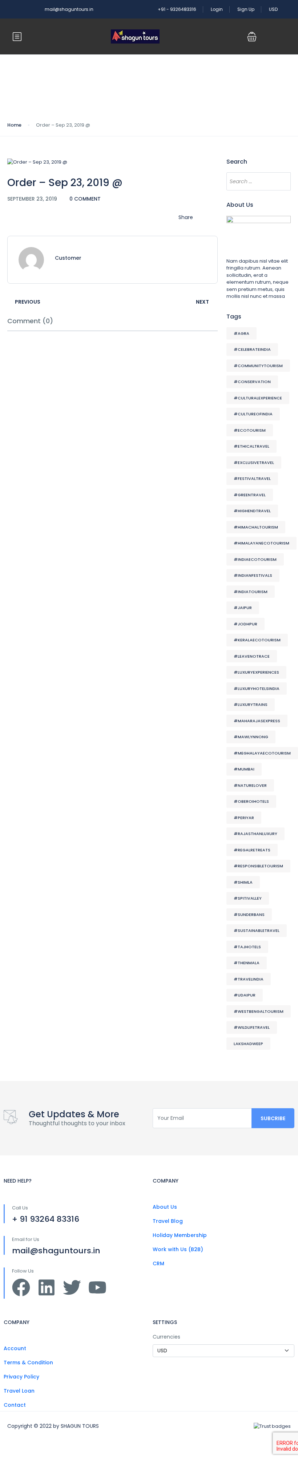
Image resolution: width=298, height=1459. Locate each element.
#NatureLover (250, 785)
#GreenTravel (250, 495)
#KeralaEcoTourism (257, 640)
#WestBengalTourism (258, 1011)
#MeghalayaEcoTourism (262, 753)
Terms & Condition (28, 1362)
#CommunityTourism (258, 366)
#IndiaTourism (250, 592)
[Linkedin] (46, 1287)
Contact (15, 1405)
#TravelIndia (248, 979)
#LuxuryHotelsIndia (256, 688)
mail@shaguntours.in (69, 9)
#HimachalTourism (256, 527)
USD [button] (274, 9)
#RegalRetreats (252, 850)
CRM (158, 1263)
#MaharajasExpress (257, 721)
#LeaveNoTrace (252, 656)
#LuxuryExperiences (256, 672)
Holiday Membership (180, 1235)
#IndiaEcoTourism (255, 559)
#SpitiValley (248, 898)
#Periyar (244, 818)
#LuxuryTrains (250, 704)
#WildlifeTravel (252, 1027)
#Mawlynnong (251, 737)
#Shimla (243, 882)
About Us (165, 1207)
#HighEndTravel (252, 511)
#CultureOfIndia (253, 414)
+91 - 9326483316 (177, 9)
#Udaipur (244, 995)
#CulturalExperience (258, 398)
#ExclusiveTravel (254, 462)
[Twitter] (72, 1287)
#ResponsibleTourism (258, 866)
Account (15, 1348)
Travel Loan (19, 1390)
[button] (252, 36)
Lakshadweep (248, 1044)
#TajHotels (247, 947)
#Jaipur (243, 608)
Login (217, 9)
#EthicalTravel (251, 446)
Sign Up (245, 9)
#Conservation (252, 382)
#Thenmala (246, 963)
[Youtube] (97, 1287)
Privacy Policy (21, 1376)
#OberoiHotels (251, 801)
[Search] (281, 181)
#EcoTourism (250, 430)
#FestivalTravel (252, 478)
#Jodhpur (245, 624)
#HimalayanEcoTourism (261, 543)
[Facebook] (21, 1287)
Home (14, 125)
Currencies (166, 1336)
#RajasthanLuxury (255, 834)
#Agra (241, 333)
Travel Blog (168, 1221)
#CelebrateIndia (252, 349)
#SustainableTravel (256, 930)
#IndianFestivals (253, 575)
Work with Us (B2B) (178, 1249)
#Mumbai (244, 769)
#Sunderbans (249, 914)
